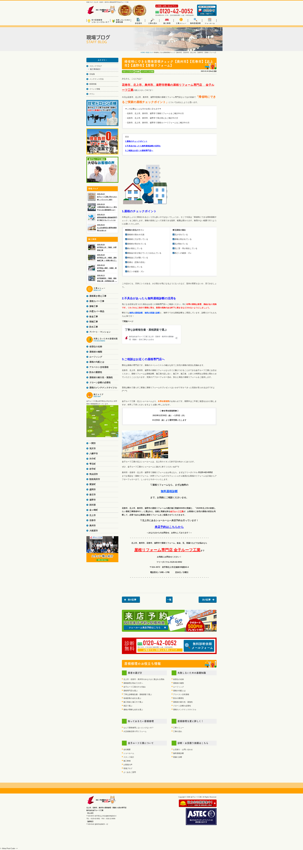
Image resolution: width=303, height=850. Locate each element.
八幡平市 (93, 453)
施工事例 (166, 23)
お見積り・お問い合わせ (183, 749)
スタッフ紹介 (128, 757)
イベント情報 (94, 89)
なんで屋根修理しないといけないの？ (138, 728)
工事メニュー (181, 23)
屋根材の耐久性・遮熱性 (183, 702)
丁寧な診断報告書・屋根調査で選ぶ (137, 694)
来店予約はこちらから (169, 526)
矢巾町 (92, 458)
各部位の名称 (178, 679)
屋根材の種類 (178, 683)
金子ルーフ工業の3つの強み (134, 687)
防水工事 (93, 327)
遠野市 (92, 500)
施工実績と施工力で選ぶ (133, 702)
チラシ (92, 94)
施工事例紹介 (95, 69)
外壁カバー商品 (96, 311)
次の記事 (206, 599)
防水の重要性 (178, 698)
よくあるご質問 (129, 772)
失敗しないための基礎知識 (123, 21)
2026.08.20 (107, 257)
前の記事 (132, 599)
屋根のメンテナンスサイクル (184, 710)
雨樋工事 (93, 321)
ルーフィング (178, 687)
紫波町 (92, 484)
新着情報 (92, 84)
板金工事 (93, 316)
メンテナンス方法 (147, 71)
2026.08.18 (107, 207)
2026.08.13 (107, 278)
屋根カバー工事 (96, 301)
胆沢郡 (92, 505)
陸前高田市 (94, 479)
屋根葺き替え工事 (97, 296)
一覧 (169, 599)
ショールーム (210, 23)
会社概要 (127, 749)
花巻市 (92, 520)
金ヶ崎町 (93, 510)
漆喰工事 (93, 306)
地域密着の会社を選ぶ (132, 698)
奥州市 (92, 525)
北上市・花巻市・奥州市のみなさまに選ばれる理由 (143, 679)
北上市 (92, 515)
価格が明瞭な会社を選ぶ (133, 710)
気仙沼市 (93, 474)
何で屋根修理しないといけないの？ (100, 21)
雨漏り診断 (177, 757)
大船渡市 (93, 530)
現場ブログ (127, 768)
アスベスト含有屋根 (181, 694)
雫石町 (92, 464)
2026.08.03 (107, 227)
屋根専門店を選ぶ (130, 691)
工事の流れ (152, 23)
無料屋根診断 (195, 23)
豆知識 (137, 71)
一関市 (92, 443)
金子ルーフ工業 (176, 511)
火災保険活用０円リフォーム (135, 731)
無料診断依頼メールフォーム (202, 645)
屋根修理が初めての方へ (133, 683)
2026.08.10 (107, 217)
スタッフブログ (128, 71)
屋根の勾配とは (179, 691)
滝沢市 (92, 448)
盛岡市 (92, 489)
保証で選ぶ (127, 706)
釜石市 (92, 494)
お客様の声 (127, 765)
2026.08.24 (107, 196)
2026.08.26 (106, 247)
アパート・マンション (100, 332)
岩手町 (92, 469)
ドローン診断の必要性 (182, 706)
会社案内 (138, 23)
